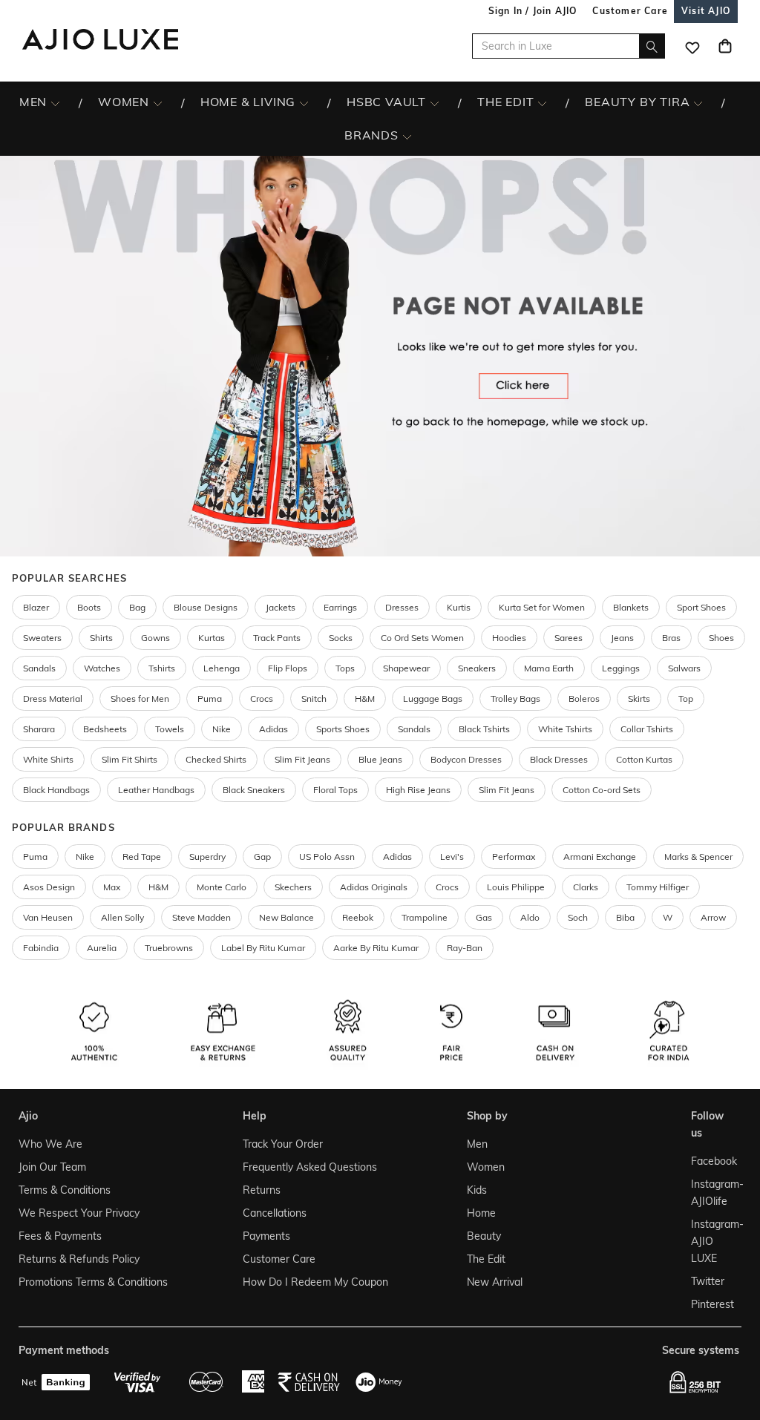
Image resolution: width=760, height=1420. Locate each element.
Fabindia (41, 947)
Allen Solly (122, 917)
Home (481, 1213)
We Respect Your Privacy (79, 1213)
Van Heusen (48, 917)
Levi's (452, 856)
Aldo (530, 917)
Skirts (639, 698)
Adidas (397, 856)
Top (685, 698)
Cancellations (275, 1213)
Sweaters (42, 637)
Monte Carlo (221, 887)
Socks (341, 637)
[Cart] (725, 46)
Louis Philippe (516, 887)
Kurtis (459, 607)
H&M (365, 698)
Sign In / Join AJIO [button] (532, 10)
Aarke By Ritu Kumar (376, 947)
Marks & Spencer (698, 856)
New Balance (286, 917)
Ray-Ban (464, 947)
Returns (262, 1190)
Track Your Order (283, 1144)
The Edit (486, 1259)
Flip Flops (287, 668)
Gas (484, 917)
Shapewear (406, 668)
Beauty (484, 1236)
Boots (89, 607)
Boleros (584, 698)
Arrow (713, 917)
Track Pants (277, 637)
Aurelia (102, 947)
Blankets (631, 607)
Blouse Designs (206, 607)
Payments (266, 1236)
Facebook (712, 1161)
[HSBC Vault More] (434, 102)
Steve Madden (201, 917)
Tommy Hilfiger (657, 887)
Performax (513, 856)
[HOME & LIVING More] (303, 102)
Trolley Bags (515, 698)
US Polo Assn (327, 856)
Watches (102, 668)
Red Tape (141, 856)
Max (111, 887)
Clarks (585, 887)
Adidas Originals (373, 887)
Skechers (293, 887)
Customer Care (279, 1259)
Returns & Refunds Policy (79, 1259)
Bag (137, 607)
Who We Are (50, 1144)
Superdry (207, 856)
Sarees (568, 637)
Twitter (707, 1281)
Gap (262, 856)
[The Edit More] (542, 102)
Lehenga (221, 668)
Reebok (357, 917)
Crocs (261, 698)
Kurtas (211, 637)
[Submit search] (652, 46)
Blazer (36, 607)
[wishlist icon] (692, 46)
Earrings (340, 607)
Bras (671, 637)
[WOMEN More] (157, 102)
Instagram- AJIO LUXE (712, 1241)
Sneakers (477, 668)
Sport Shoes (701, 607)
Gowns (155, 637)
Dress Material (52, 698)
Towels (169, 728)
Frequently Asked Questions (310, 1167)
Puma (209, 698)
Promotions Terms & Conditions (93, 1282)
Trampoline (425, 917)
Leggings (621, 668)
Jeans (622, 637)
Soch (578, 917)
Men (477, 1144)
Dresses (402, 607)
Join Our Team (52, 1167)
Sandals (39, 668)
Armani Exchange (599, 856)
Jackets (280, 607)
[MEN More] (55, 102)
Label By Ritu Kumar (263, 947)
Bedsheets (105, 728)
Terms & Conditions (65, 1190)
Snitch (314, 698)
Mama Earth (549, 668)
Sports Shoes (343, 728)
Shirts (101, 637)
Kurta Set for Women (542, 607)
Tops (345, 668)
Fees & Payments (60, 1236)
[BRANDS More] (407, 135)
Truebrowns (169, 947)
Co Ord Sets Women (422, 637)
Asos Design (49, 887)
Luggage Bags (432, 698)
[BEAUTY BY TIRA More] (698, 102)
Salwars (684, 668)
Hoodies (509, 637)
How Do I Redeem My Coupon (315, 1282)
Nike (85, 856)
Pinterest (712, 1304)
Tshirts (161, 668)
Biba (625, 917)
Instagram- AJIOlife (712, 1192)
